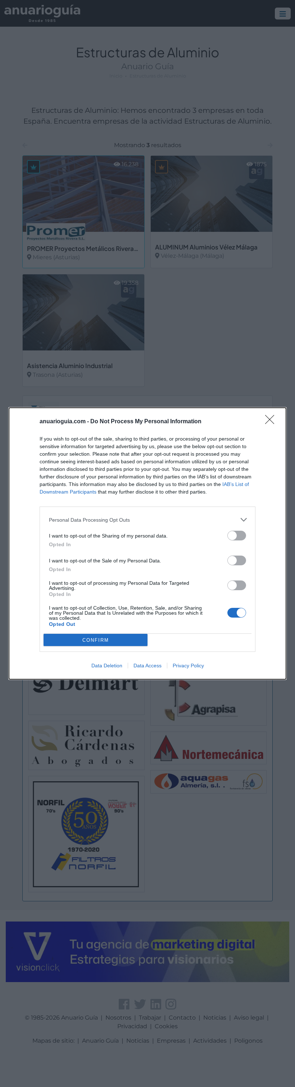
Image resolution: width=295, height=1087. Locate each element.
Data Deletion (106, 665)
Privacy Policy (188, 665)
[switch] (236, 535)
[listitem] (147, 519)
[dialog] (147, 543)
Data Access (147, 665)
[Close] (272, 422)
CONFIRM (95, 640)
